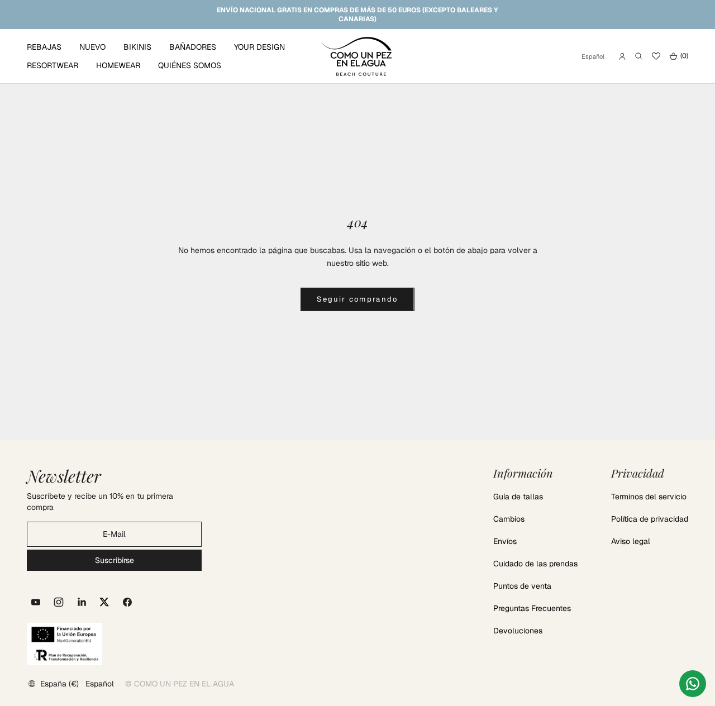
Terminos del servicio (649, 497)
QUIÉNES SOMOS (189, 65)
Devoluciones (517, 631)
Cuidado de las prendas (535, 564)
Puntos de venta (522, 586)
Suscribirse (114, 560)
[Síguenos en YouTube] (36, 602)
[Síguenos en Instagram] (59, 602)
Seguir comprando (357, 299)
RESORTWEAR (52, 65)
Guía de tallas (518, 497)
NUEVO (92, 47)
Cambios (509, 519)
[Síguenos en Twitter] (104, 602)
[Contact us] (692, 683)
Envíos (505, 541)
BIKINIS (137, 47)
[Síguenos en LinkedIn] (81, 602)
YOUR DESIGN (259, 47)
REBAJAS (44, 47)
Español (592, 56)
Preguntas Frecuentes (532, 608)
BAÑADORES (192, 47)
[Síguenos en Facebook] (127, 602)
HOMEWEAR (118, 65)
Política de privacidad (649, 519)
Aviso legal (630, 541)
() (678, 56)
